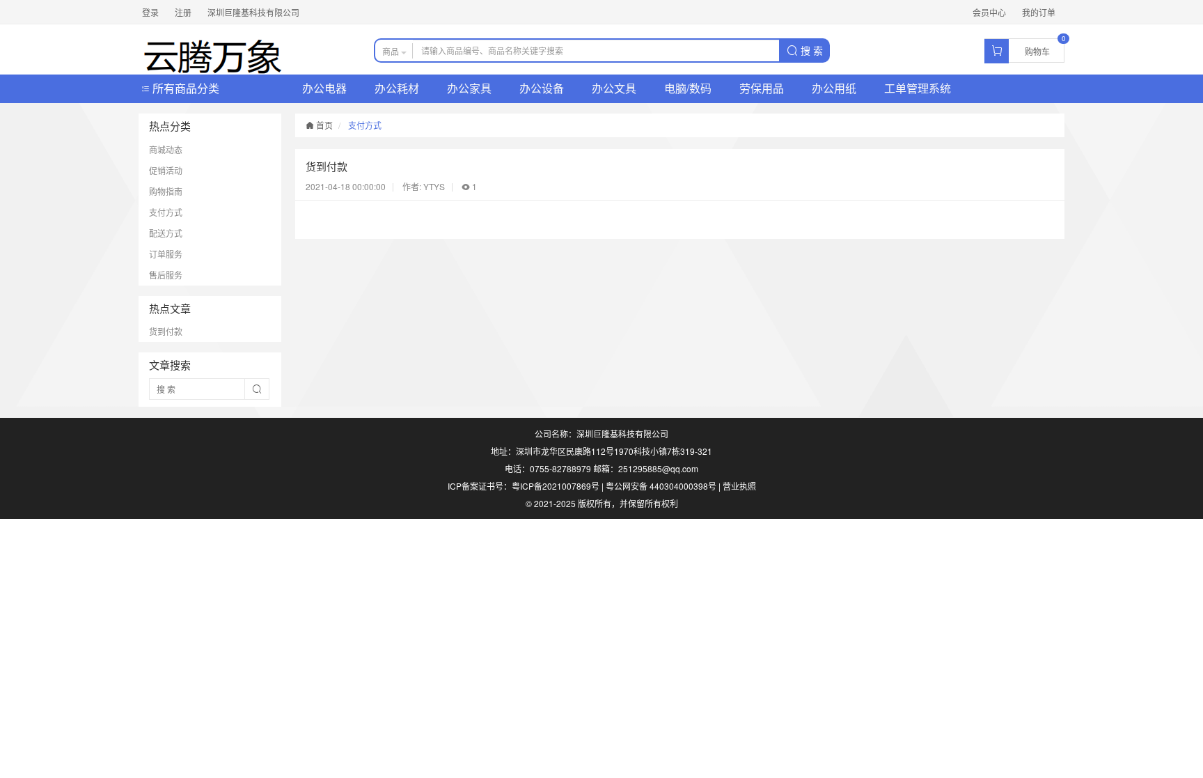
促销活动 (165, 170)
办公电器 (324, 88)
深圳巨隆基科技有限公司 (253, 12)
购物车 (1037, 51)
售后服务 (165, 275)
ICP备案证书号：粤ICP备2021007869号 (523, 486)
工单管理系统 (917, 88)
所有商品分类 (184, 88)
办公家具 (469, 88)
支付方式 (165, 212)
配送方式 (165, 233)
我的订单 (1038, 12)
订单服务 (165, 254)
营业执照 (739, 486)
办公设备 (541, 88)
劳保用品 (761, 88)
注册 (183, 12)
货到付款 (165, 331)
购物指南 (165, 191)
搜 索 (810, 50)
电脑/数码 (687, 88)
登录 (150, 12)
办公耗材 (397, 88)
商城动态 (165, 149)
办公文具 (614, 88)
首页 (323, 125)
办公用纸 (834, 88)
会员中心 (989, 12)
